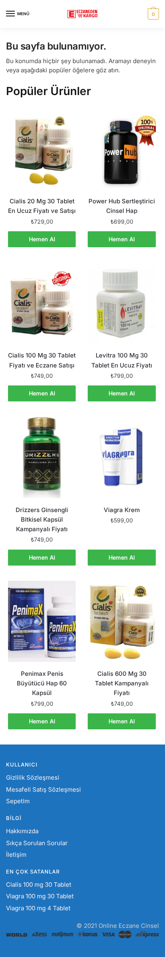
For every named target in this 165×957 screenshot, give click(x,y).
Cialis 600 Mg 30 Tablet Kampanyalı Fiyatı (122, 683)
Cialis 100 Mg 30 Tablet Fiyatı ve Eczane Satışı (42, 360)
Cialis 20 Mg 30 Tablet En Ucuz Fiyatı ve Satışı (42, 205)
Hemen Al (42, 239)
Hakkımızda (22, 831)
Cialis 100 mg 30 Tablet (38, 884)
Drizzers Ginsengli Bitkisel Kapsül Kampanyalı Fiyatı (42, 519)
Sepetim (18, 801)
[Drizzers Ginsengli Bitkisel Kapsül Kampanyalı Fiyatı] (42, 457)
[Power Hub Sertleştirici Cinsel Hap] (121, 148)
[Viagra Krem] (121, 457)
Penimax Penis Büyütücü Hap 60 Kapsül (42, 683)
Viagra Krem (122, 510)
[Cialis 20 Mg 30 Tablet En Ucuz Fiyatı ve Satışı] (42, 148)
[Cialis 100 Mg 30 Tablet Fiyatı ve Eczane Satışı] (42, 302)
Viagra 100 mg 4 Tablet (38, 908)
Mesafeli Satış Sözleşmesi (43, 789)
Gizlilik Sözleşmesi (32, 777)
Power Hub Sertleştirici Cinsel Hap (122, 205)
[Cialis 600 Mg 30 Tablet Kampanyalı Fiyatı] (121, 621)
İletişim (16, 854)
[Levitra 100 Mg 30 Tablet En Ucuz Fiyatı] (121, 302)
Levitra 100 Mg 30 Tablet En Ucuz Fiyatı (121, 360)
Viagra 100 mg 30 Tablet (40, 896)
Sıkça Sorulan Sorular (37, 843)
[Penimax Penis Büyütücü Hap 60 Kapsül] (42, 621)
